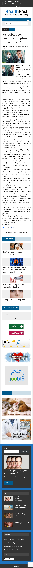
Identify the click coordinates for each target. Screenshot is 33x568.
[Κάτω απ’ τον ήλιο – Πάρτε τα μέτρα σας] (8, 509)
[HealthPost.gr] (16, 13)
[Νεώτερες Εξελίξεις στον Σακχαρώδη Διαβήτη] (16, 282)
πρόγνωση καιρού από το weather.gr (16, 348)
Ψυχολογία (14, 3)
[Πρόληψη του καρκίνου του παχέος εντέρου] (16, 249)
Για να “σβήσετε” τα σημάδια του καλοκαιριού (20, 498)
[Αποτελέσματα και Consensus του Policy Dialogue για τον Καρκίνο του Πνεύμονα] (16, 264)
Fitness (21, 3)
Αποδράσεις (6, 3)
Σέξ (26, 3)
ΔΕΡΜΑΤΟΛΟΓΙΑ (9, 493)
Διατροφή (17, 1)
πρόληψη (4, 48)
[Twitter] (16, 6)
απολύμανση (11, 46)
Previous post (12, 232)
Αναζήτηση (7, 448)
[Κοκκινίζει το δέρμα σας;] (8, 517)
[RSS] (19, 6)
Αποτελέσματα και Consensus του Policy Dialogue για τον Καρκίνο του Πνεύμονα (14, 269)
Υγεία (5, 1)
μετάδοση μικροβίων (22, 46)
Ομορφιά (24, 1)
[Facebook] (14, 6)
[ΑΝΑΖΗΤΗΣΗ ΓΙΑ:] (16, 23)
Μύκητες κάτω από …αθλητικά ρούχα (14, 539)
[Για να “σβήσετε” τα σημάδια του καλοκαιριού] (16, 468)
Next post (22, 232)
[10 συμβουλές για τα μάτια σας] (16, 297)
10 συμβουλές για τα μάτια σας (15, 300)
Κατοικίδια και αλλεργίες (10, 543)
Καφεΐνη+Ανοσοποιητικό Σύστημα (13, 546)
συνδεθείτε (23, 318)
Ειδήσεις (10, 1)
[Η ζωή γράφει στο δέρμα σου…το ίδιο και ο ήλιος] (8, 526)
